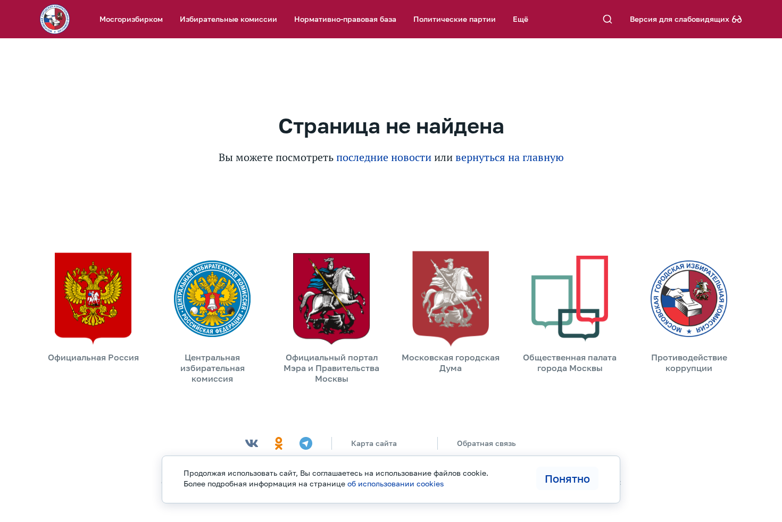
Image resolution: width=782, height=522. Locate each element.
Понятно (567, 478)
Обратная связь (486, 443)
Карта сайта (374, 443)
